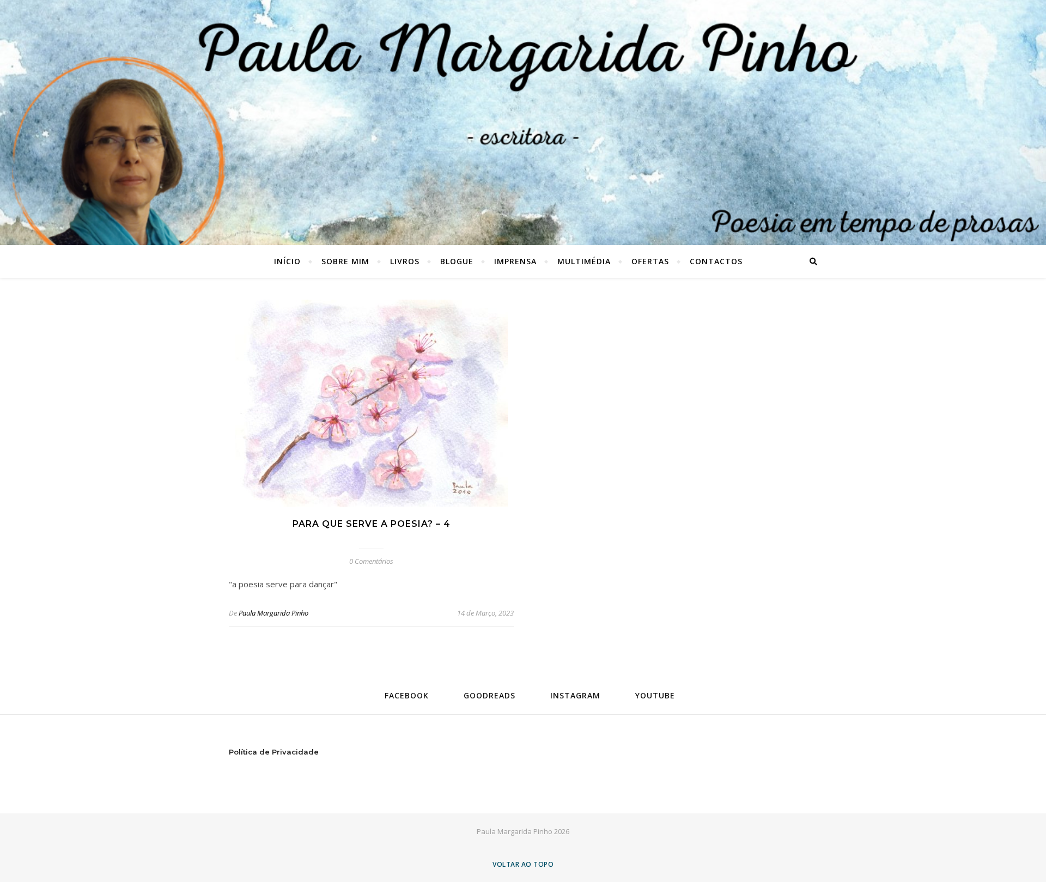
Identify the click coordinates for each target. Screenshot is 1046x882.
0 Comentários (371, 561)
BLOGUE (456, 261)
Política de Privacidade (274, 751)
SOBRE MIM (345, 261)
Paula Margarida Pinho (273, 613)
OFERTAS (650, 261)
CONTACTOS (716, 261)
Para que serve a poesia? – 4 (372, 524)
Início (287, 261)
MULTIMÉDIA (584, 261)
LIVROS (404, 261)
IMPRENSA (515, 261)
